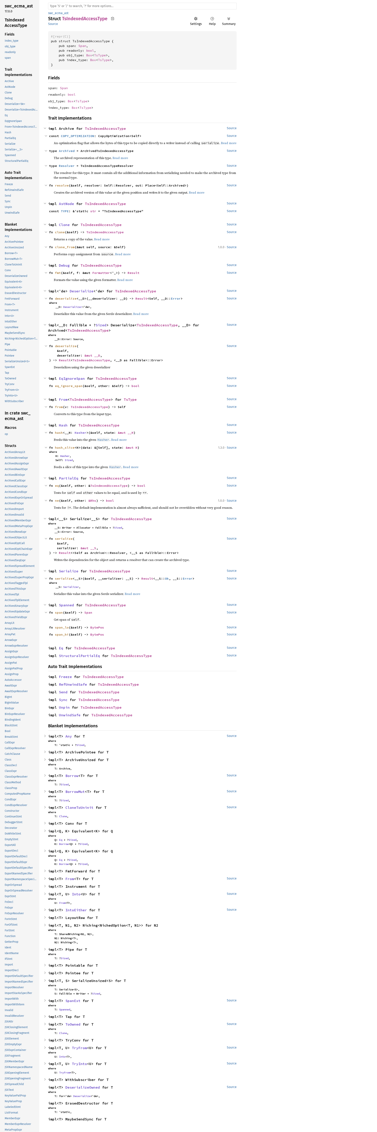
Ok (167, 578)
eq (57, 486)
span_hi (62, 634)
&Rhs (92, 500)
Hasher (80, 433)
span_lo (62, 627)
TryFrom (79, 1048)
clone (60, 232)
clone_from (65, 247)
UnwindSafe (70, 715)
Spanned (66, 605)
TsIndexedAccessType (105, 128)
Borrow (71, 775)
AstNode (66, 203)
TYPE (65, 211)
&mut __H (126, 433)
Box (89, 55)
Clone (64, 224)
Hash (63, 425)
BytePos (97, 627)
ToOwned (73, 1024)
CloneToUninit (79, 807)
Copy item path (112, 18)
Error (176, 298)
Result (133, 273)
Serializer (71, 587)
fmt (58, 273)
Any (68, 736)
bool (90, 50)
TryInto (79, 1064)
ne (57, 500)
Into (76, 894)
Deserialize (81, 291)
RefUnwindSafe (73, 684)
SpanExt (73, 1000)
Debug (64, 265)
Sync (63, 699)
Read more (102, 239)
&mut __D (92, 355)
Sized (101, 325)
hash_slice (65, 447)
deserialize (66, 298)
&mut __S (88, 548)
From (63, 399)
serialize (64, 578)
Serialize (68, 571)
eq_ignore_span (68, 386)
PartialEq (68, 478)
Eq (61, 648)
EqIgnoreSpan (72, 378)
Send (63, 692)
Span (82, 46)
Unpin (64, 707)
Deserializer (72, 307)
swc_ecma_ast (58, 13)
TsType (100, 55)
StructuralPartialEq (79, 655)
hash (59, 433)
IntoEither (76, 910)
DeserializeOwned (82, 1087)
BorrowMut (75, 791)
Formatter (101, 273)
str (93, 211)
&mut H (131, 447)
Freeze (65, 676)
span (59, 612)
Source (53, 24)
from (59, 407)
